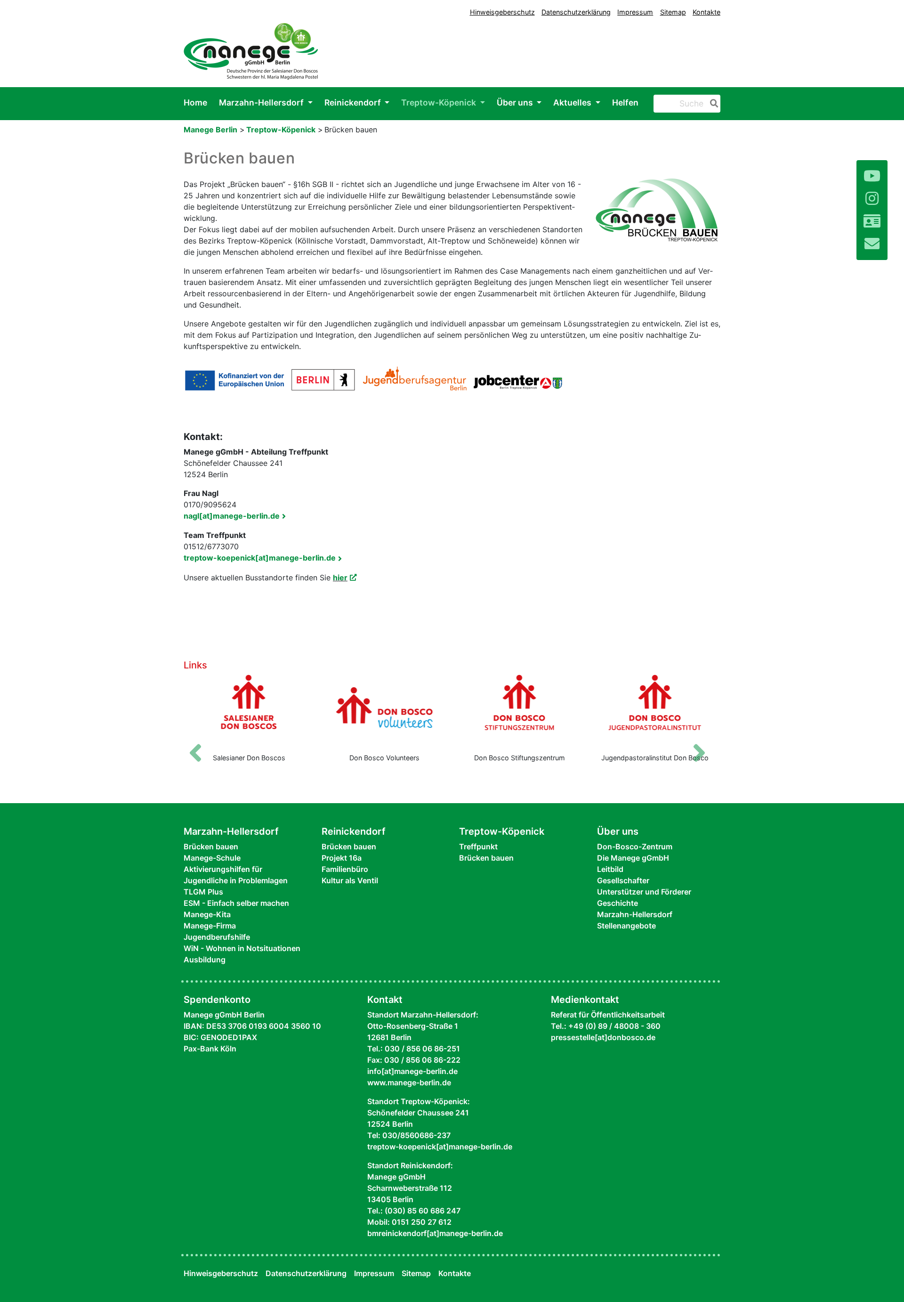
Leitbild (610, 869)
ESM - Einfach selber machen (236, 903)
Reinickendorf (353, 102)
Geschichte (617, 903)
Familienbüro (345, 869)
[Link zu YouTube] (872, 176)
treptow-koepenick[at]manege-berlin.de (260, 557)
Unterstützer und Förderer (644, 891)
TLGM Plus (203, 891)
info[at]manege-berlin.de (412, 1071)
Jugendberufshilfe (217, 937)
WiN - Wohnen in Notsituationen (242, 948)
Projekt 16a (342, 858)
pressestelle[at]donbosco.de (603, 1037)
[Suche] (712, 104)
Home (195, 102)
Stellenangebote (626, 925)
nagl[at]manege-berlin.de (232, 516)
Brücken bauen (211, 846)
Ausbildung (205, 959)
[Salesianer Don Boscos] (249, 710)
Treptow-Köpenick (439, 102)
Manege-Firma (210, 925)
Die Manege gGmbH (633, 858)
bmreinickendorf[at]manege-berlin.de (435, 1233)
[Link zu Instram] (872, 198)
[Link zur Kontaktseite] (872, 221)
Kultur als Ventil (350, 880)
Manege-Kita (207, 914)
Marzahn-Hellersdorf (262, 102)
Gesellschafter (623, 880)
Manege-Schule (212, 858)
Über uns (516, 102)
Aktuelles (573, 102)
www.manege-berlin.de (409, 1082)
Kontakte (706, 12)
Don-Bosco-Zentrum (634, 846)
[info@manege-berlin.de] (872, 244)
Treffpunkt (478, 846)
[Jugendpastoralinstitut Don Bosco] (655, 710)
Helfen (625, 102)
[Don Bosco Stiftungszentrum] (519, 710)
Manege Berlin (210, 129)
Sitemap (673, 12)
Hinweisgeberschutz (502, 12)
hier (340, 577)
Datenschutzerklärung (576, 12)
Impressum (635, 12)
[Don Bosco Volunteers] (384, 710)
